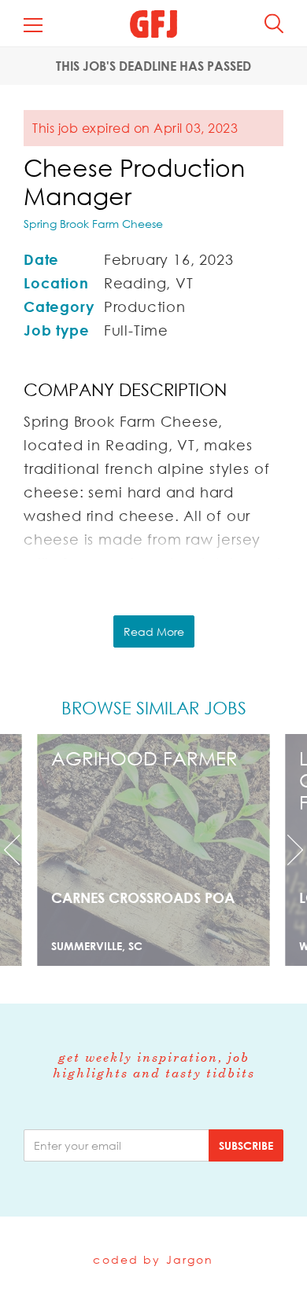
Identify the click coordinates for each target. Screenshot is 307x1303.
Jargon (190, 1259)
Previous (23, 850)
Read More (154, 631)
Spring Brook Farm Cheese (93, 223)
